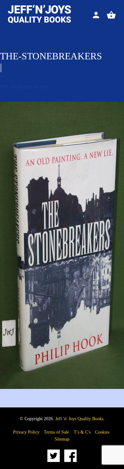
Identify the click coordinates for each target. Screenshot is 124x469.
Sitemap (62, 439)
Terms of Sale (56, 432)
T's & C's (82, 432)
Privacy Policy (26, 432)
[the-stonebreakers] (62, 387)
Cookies (102, 432)
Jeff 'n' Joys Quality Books (79, 418)
